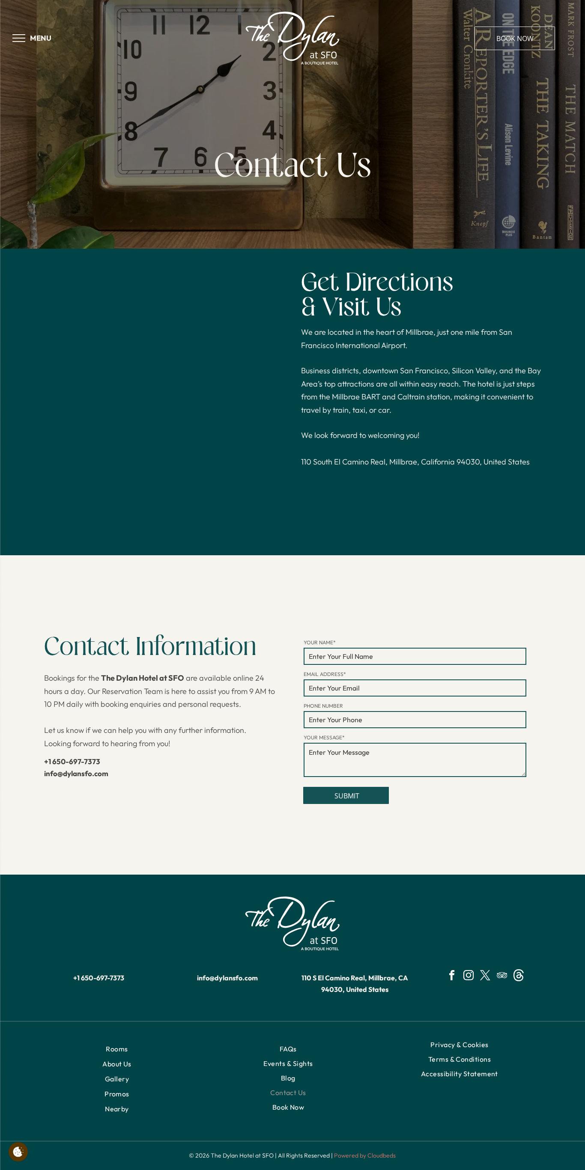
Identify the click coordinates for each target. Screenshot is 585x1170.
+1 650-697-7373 (72, 761)
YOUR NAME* (320, 642)
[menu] (19, 38)
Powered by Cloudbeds (365, 1155)
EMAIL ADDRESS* (325, 674)
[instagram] (468, 976)
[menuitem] (117, 1049)
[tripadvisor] (502, 976)
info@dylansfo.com (76, 773)
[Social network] (518, 976)
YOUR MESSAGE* (324, 737)
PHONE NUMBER (323, 706)
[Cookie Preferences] (18, 1151)
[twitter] (485, 976)
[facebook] (452, 976)
